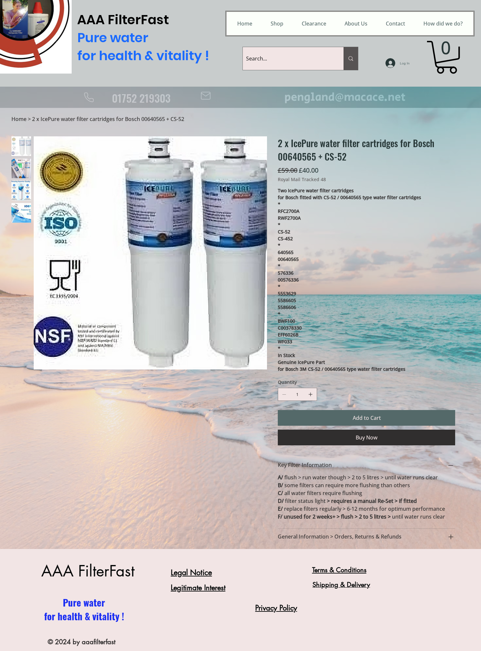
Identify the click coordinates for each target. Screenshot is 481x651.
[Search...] (351, 58)
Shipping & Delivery (341, 584)
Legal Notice (191, 572)
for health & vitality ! (84, 616)
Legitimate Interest (198, 587)
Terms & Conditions (339, 570)
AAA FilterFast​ (87, 571)
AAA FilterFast (141, 38)
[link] (446, 57)
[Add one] (310, 394)
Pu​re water (84, 602)
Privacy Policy (276, 607)
